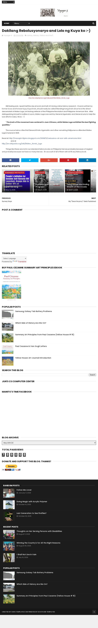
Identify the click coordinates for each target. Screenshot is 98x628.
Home (6, 23)
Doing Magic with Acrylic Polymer (32, 501)
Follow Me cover (24, 490)
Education (40, 173)
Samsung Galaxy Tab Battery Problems (33, 311)
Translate (22, 261)
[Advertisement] (21, 232)
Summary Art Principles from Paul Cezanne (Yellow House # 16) (44, 334)
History (29, 35)
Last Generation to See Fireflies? (31, 513)
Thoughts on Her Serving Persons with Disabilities (39, 531)
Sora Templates (17, 612)
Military (36, 35)
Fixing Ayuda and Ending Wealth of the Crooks (78, 185)
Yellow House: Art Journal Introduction (33, 358)
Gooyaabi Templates (46, 612)
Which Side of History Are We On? (30, 323)
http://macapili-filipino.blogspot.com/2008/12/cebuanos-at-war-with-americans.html (45, 138)
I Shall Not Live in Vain (26, 554)
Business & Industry (75, 173)
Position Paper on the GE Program (47, 185)
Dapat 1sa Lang (11, 187)
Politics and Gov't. (46, 35)
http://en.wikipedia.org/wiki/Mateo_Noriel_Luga (22, 143)
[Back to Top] (94, 612)
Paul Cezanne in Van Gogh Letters (31, 346)
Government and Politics (14, 173)
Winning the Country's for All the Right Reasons (38, 543)
